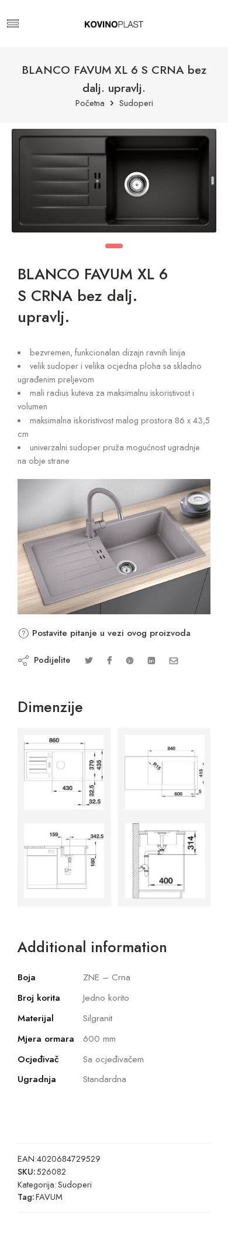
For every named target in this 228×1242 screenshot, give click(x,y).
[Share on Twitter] (88, 660)
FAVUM (49, 1196)
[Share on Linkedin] (151, 660)
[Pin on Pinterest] (129, 660)
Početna (90, 103)
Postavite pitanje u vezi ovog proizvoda (110, 633)
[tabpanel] (114, 183)
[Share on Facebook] (109, 660)
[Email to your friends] (174, 660)
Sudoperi (136, 103)
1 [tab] (114, 246)
